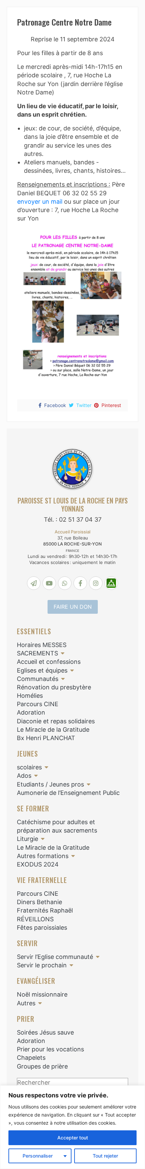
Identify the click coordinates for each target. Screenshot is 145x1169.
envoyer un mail (39, 201)
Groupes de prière (42, 1066)
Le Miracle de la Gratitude (53, 729)
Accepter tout (72, 1137)
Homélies (30, 695)
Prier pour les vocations (50, 1049)
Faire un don (73, 606)
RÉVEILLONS (35, 919)
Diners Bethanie (39, 901)
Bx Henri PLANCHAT (46, 737)
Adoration (31, 712)
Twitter (83, 405)
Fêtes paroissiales (42, 927)
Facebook (55, 405)
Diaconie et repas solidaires (56, 721)
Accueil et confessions (49, 661)
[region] (72, 1127)
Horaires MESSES (41, 644)
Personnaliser (38, 1156)
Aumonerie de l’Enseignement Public (68, 792)
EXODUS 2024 (38, 864)
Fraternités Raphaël (45, 910)
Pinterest (111, 405)
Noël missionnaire (42, 994)
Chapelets (31, 1057)
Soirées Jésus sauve (45, 1032)
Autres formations (42, 855)
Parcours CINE (37, 704)
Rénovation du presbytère (54, 687)
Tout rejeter (105, 1156)
